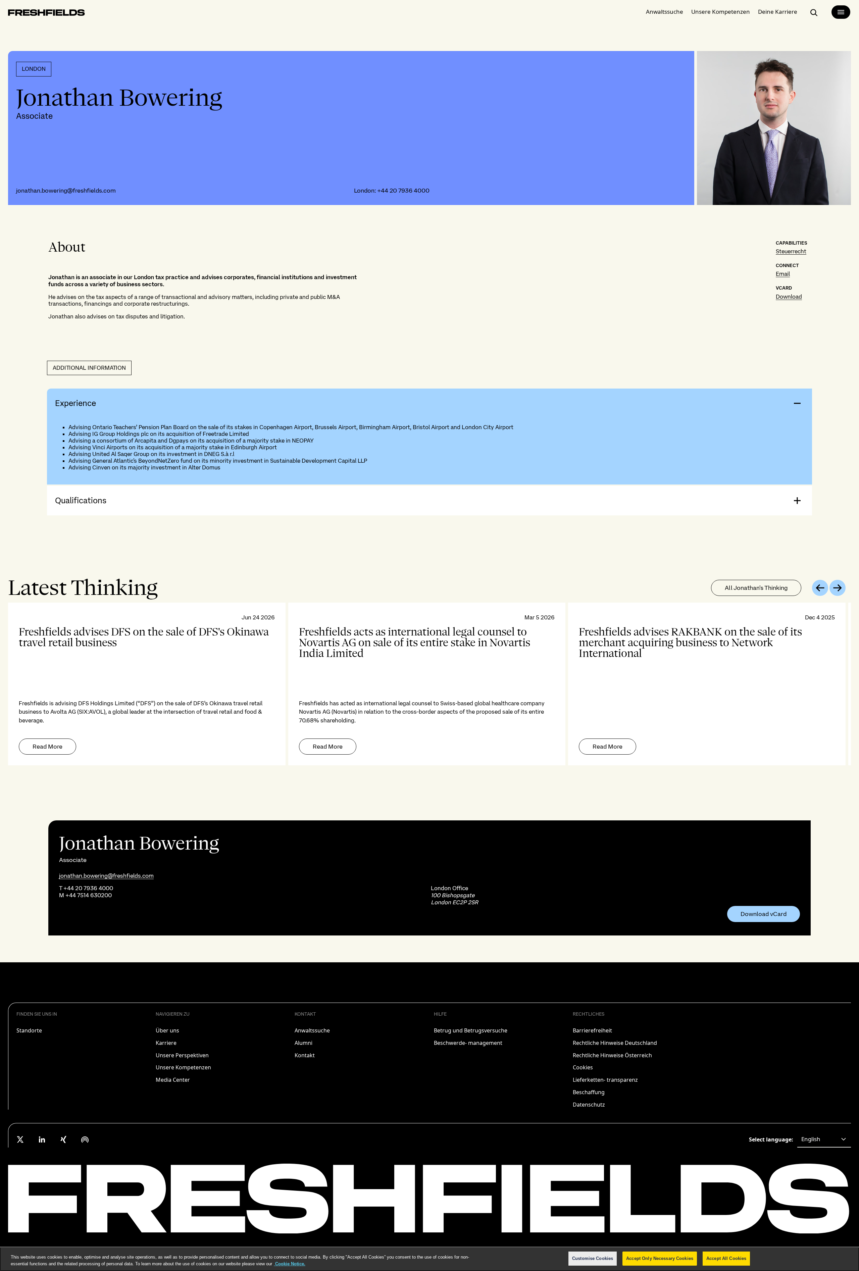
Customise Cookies (592, 1258)
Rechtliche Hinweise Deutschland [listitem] (615, 1043)
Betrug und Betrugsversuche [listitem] (470, 1030)
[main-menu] (841, 12)
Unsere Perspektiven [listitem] (182, 1055)
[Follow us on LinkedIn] (42, 1139)
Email (783, 273)
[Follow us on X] (20, 1139)
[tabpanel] (429, 684)
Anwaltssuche (664, 11)
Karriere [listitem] (166, 1043)
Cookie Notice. (289, 1263)
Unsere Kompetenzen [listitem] (183, 1067)
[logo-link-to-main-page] (46, 13)
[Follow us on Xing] (63, 1139)
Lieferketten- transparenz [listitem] (605, 1079)
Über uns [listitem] (167, 1030)
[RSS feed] (85, 1139)
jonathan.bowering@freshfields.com (66, 190)
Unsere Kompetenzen (720, 11)
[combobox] (824, 1139)
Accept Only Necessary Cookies (659, 1258)
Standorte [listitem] (29, 1030)
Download (789, 296)
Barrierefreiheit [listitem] (592, 1030)
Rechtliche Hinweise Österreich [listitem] (612, 1055)
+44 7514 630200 (88, 895)
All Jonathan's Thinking (756, 587)
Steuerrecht (791, 251)
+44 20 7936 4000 (403, 190)
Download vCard (764, 914)
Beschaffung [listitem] (589, 1092)
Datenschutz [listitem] (589, 1104)
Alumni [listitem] (303, 1043)
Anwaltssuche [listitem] (312, 1030)
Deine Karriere (777, 11)
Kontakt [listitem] (305, 1055)
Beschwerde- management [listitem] (468, 1043)
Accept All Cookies (726, 1258)
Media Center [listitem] (173, 1079)
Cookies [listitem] (583, 1067)
